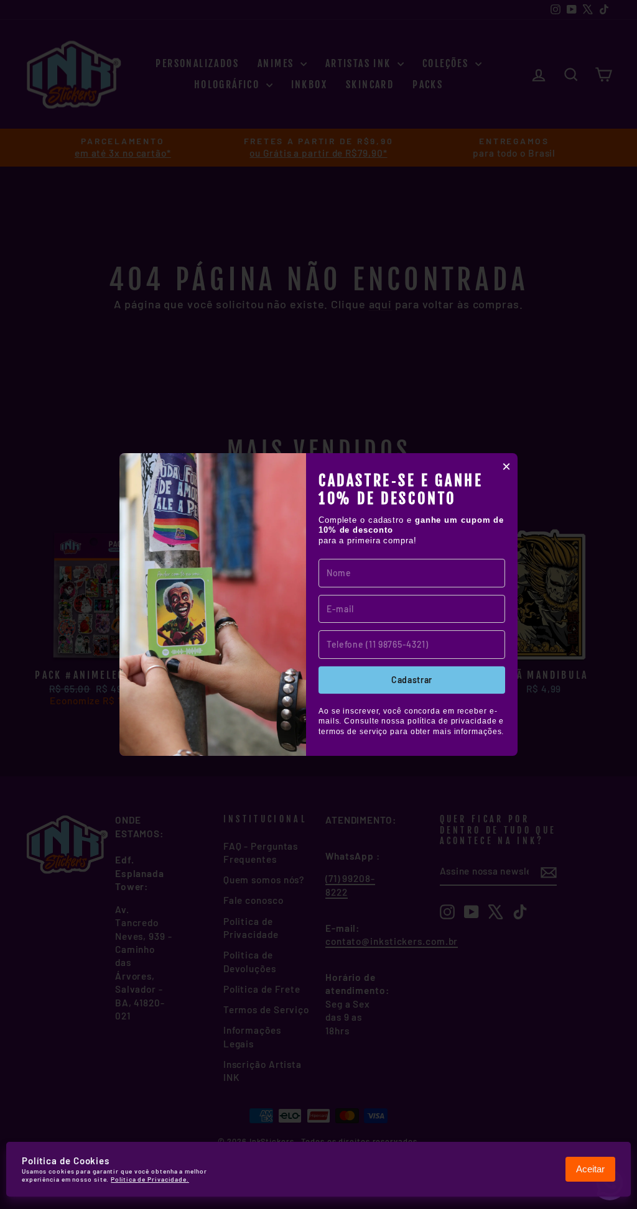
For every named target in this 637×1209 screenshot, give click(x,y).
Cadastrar (411, 679)
